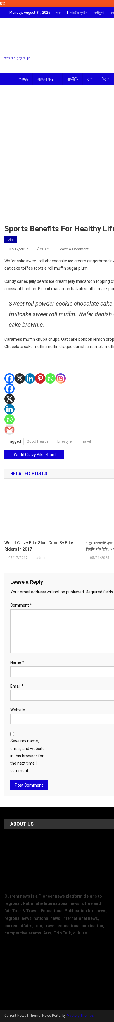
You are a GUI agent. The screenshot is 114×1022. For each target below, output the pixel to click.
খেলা (10, 239)
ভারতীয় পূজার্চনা (78, 13)
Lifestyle (64, 441)
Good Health (37, 441)
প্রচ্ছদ (23, 79)
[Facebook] (9, 370)
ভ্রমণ (59, 13)
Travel (86, 441)
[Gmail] (9, 429)
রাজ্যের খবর (45, 79)
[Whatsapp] (50, 370)
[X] (20, 370)
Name (17, 662)
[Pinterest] (40, 370)
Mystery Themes (80, 1016)
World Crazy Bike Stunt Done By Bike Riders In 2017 (39, 454)
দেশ (89, 79)
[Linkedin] (30, 370)
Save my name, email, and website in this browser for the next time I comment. (27, 756)
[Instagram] (61, 370)
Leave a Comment (73, 249)
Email (16, 686)
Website (17, 710)
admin (43, 248)
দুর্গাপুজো (99, 13)
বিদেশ (105, 79)
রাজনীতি (72, 79)
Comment (21, 605)
